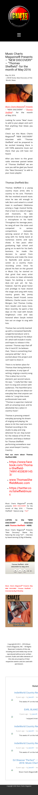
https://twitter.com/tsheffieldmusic (20, 491)
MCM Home (11, 78)
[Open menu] (19, 35)
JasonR (31, 697)
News (14, 80)
